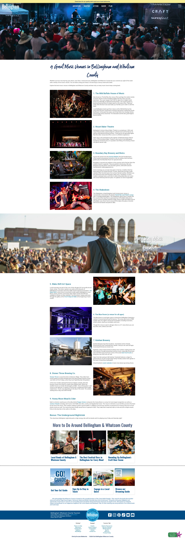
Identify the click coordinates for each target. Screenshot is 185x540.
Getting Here (78, 528)
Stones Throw (54, 377)
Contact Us (92, 531)
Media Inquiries (107, 528)
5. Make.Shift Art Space (60, 284)
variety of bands (54, 404)
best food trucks (127, 352)
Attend (92, 530)
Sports (107, 530)
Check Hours (73, 514)
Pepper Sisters (81, 402)
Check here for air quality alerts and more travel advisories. (92, 1)
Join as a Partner (107, 527)
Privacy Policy (107, 533)
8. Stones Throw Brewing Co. (62, 373)
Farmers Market (113, 156)
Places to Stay (78, 526)
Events (92, 526)
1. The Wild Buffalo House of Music (108, 93)
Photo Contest (92, 527)
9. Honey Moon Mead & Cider (63, 399)
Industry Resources (107, 526)
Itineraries (78, 527)
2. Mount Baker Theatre (103, 127)
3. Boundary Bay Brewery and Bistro (109, 153)
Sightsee (78, 530)
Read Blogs (78, 531)
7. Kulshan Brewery (101, 340)
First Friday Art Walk (70, 296)
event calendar (107, 363)
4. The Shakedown (101, 190)
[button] (175, 534)
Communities (92, 528)
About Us (106, 531)
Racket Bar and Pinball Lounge (124, 195)
